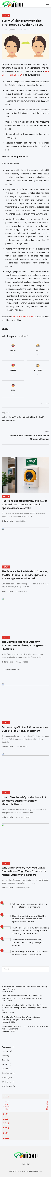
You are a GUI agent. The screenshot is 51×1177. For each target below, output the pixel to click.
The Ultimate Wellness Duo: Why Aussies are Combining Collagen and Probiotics (24, 645)
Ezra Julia (8, 521)
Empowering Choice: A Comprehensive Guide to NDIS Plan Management (25, 729)
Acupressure (7, 1047)
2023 (6, 1123)
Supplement (7, 1073)
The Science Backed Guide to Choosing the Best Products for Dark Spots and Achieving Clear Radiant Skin (25, 575)
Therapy (5, 1077)
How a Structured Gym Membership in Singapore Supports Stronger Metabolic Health (24, 801)
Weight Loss (7, 1086)
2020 (6, 1137)
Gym (4, 1060)
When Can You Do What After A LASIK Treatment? (23, 419)
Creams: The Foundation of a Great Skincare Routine (29, 437)
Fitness (5, 1055)
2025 (6, 1114)
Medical (5, 1069)
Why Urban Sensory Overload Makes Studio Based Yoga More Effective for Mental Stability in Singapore (24, 871)
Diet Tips (5, 1051)
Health (6, 15)
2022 (6, 1128)
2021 (6, 1133)
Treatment (6, 1082)
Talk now (25, 1164)
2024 (6, 1119)
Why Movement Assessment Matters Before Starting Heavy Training (29, 905)
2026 (6, 1096)
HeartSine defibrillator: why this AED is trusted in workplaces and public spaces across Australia (24, 504)
